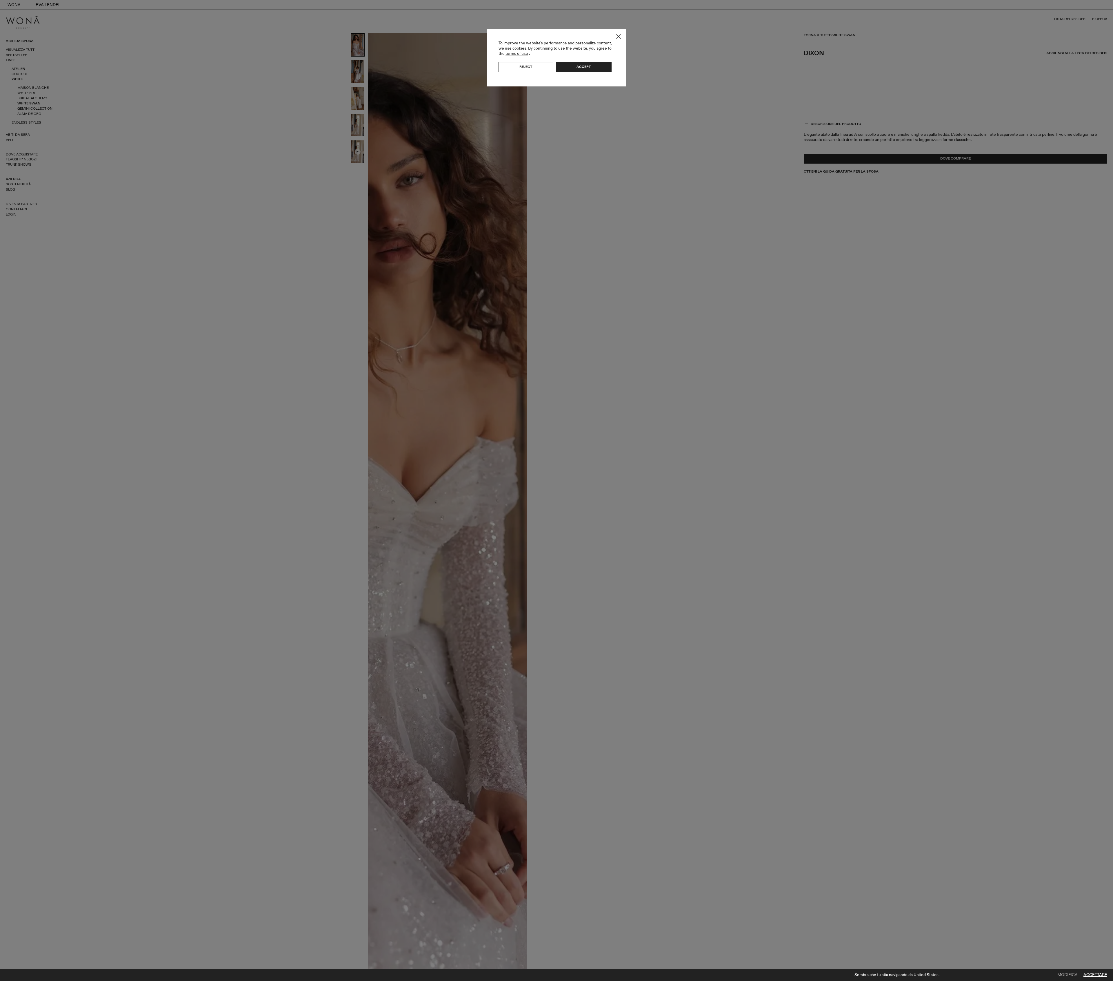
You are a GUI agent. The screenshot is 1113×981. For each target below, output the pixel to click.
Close (618, 36)
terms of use (516, 53)
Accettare (1095, 975)
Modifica (1067, 975)
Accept (583, 66)
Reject (525, 66)
